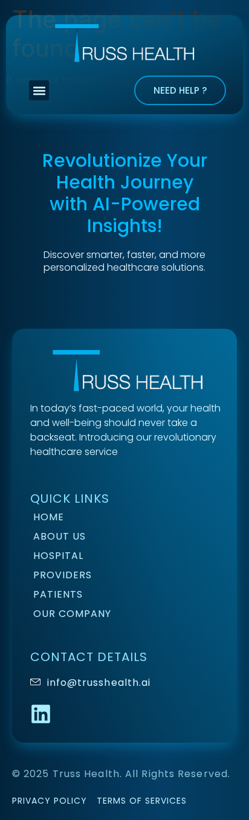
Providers (62, 575)
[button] (39, 90)
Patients (58, 594)
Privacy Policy (49, 801)
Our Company (72, 614)
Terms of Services (142, 801)
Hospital (58, 556)
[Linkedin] (40, 714)
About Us (59, 536)
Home (48, 517)
